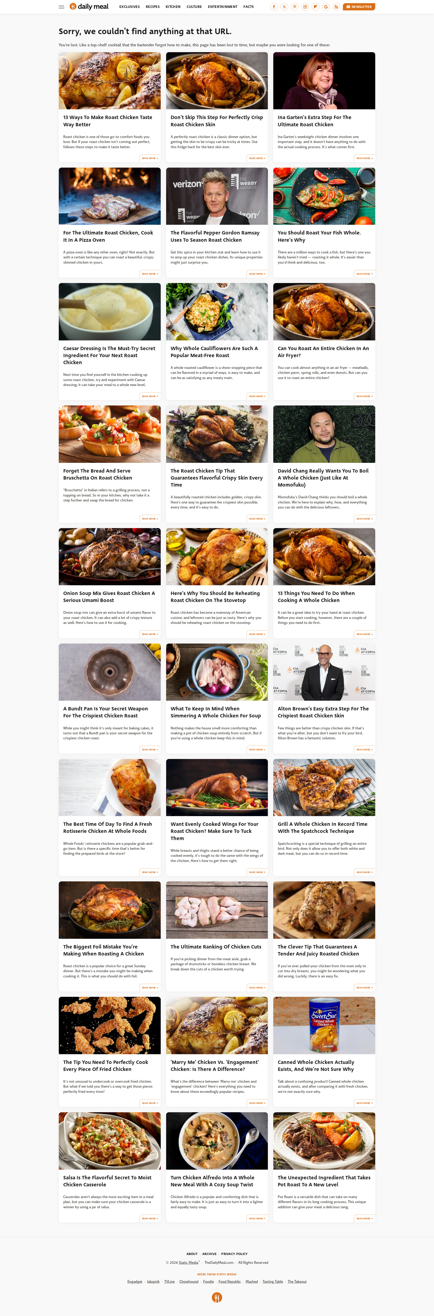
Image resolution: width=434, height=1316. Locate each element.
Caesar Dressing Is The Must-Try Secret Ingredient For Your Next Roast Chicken (109, 355)
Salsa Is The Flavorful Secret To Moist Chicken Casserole (107, 1181)
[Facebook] (274, 7)
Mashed (252, 1281)
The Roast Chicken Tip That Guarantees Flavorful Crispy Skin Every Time (217, 478)
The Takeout (297, 1281)
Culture (194, 6)
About (192, 1253)
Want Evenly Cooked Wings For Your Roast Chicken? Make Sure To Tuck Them (214, 831)
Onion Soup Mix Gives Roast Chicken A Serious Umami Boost (109, 597)
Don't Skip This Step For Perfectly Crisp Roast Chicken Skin (217, 121)
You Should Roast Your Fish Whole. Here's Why (319, 236)
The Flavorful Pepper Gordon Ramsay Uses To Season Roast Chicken (215, 236)
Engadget (134, 1281)
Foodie (208, 1281)
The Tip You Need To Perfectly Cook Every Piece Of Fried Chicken (105, 1066)
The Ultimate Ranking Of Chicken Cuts (216, 946)
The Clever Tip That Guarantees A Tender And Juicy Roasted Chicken (318, 950)
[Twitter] (284, 7)
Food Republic (230, 1281)
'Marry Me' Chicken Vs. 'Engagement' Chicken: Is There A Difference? (215, 1066)
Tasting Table (273, 1281)
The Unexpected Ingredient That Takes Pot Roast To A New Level (324, 1181)
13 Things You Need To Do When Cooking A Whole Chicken (316, 597)
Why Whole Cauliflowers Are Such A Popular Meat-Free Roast (214, 352)
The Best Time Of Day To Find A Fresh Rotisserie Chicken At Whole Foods (107, 828)
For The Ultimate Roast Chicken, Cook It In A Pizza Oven (108, 236)
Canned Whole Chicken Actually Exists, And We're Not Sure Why (316, 1066)
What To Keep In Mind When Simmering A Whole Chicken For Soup (216, 712)
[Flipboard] (315, 7)
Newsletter (362, 7)
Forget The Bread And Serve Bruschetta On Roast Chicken (97, 474)
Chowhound (188, 1281)
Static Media (188, 1262)
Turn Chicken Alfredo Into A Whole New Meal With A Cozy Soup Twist (213, 1181)
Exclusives (129, 6)
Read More (149, 158)
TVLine (169, 1281)
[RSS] (336, 7)
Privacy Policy (234, 1253)
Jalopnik (153, 1281)
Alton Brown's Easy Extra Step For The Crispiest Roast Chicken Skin (323, 712)
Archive (209, 1253)
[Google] (326, 7)
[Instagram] (305, 7)
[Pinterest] (295, 7)
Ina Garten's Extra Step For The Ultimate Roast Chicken (314, 121)
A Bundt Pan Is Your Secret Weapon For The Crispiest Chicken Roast (105, 712)
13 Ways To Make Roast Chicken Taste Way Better (107, 121)
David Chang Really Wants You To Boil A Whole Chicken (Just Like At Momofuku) (323, 478)
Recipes (153, 6)
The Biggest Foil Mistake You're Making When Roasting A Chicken (103, 950)
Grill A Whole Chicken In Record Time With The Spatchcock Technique (323, 828)
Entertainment (222, 6)
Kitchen (173, 6)
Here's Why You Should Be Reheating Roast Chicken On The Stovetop (215, 597)
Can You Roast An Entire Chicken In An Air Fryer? (323, 352)
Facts (248, 6)
